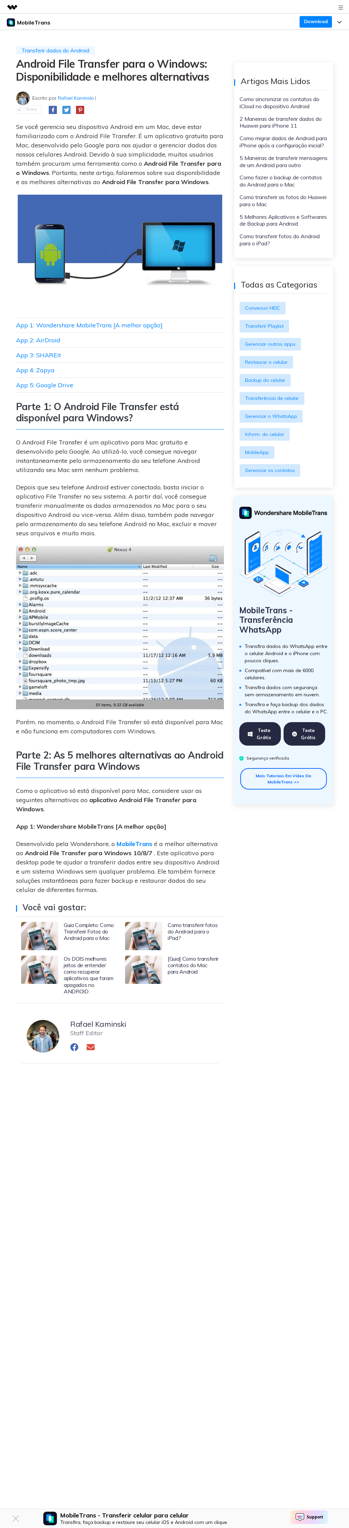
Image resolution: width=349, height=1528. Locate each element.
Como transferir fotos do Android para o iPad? (280, 240)
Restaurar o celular (266, 362)
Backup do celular (265, 380)
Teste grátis (264, 734)
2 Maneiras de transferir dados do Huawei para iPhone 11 (281, 122)
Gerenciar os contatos (270, 470)
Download (316, 21)
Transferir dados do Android (55, 50)
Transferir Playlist (264, 326)
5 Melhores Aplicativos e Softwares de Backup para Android (283, 220)
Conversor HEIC (262, 308)
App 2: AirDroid (38, 340)
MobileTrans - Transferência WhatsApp (266, 620)
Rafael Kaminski (76, 98)
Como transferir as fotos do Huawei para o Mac (283, 201)
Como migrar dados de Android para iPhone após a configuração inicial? (283, 142)
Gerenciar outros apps (270, 344)
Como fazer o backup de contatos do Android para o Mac (281, 181)
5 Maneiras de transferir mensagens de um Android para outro (284, 161)
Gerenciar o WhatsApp (271, 416)
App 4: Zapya (35, 370)
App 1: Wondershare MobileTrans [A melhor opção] (89, 325)
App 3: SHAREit (38, 355)
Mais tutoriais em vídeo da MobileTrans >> (283, 778)
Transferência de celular (272, 398)
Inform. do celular (264, 434)
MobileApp (257, 452)
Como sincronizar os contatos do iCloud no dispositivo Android (279, 103)
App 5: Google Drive (44, 385)
